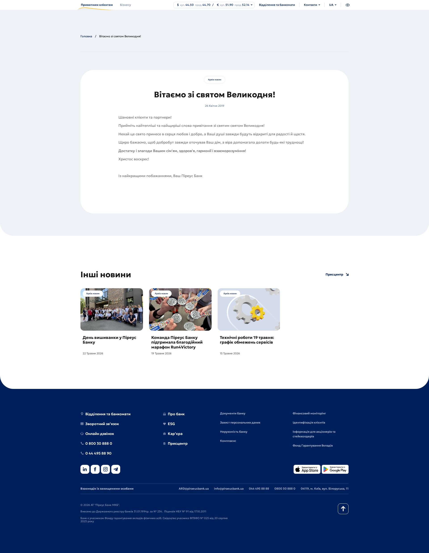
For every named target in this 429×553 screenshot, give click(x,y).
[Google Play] (335, 469)
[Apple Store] (307, 469)
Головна (86, 36)
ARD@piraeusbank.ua (194, 488)
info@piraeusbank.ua (229, 488)
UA (331, 5)
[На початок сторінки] (343, 508)
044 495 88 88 (259, 488)
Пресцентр (334, 274)
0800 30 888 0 (284, 488)
